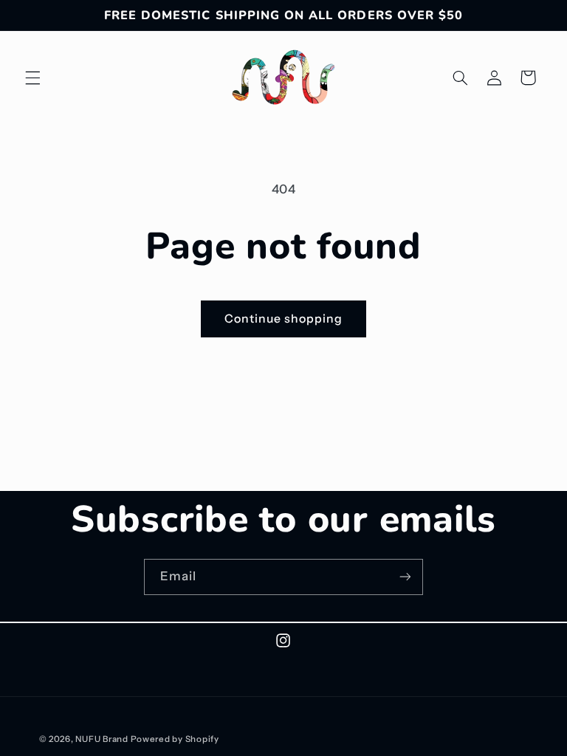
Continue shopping (283, 319)
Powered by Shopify (175, 739)
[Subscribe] (405, 577)
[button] (32, 77)
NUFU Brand (101, 739)
